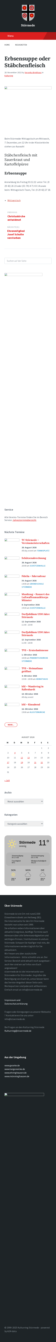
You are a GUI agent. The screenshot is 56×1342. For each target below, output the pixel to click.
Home (7, 45)
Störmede (28, 25)
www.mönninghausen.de (16, 1076)
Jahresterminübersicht (24, 520)
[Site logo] (28, 20)
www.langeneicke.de (14, 1069)
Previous (12, 212)
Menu (10, 36)
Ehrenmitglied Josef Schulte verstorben (16, 234)
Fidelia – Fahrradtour (34, 576)
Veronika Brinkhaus (33, 72)
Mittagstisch (14, 200)
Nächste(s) (13, 227)
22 (42, 762)
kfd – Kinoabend (31, 704)
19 (22, 762)
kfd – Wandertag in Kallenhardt (32, 688)
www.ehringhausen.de (15, 1072)
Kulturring (8, 75)
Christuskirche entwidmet (16, 218)
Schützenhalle (37, 565)
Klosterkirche (37, 712)
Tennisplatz (43, 550)
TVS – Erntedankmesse (35, 650)
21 (35, 762)
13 (28, 757)
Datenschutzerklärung (16, 1003)
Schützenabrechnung (34, 558)
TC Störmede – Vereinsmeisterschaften (35, 541)
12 (22, 757)
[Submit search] (47, 261)
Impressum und (12, 1000)
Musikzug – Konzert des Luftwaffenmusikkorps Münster (35, 597)
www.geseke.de (12, 1065)
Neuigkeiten (21, 45)
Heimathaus (42, 679)
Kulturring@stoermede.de (17, 1030)
